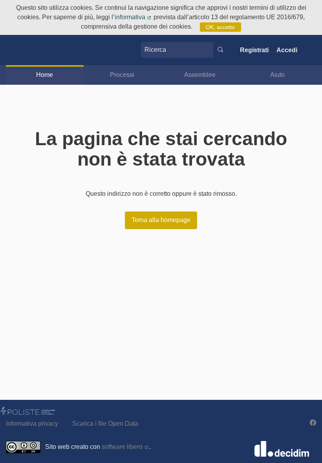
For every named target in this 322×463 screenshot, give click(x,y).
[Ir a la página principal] (21, 50)
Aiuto (277, 74)
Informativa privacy (32, 423)
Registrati (254, 50)
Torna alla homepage (161, 220)
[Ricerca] (220, 50)
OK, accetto (220, 27)
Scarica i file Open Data (105, 423)
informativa (133, 17)
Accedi (286, 50)
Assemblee (200, 74)
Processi (122, 74)
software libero (125, 446)
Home (44, 74)
